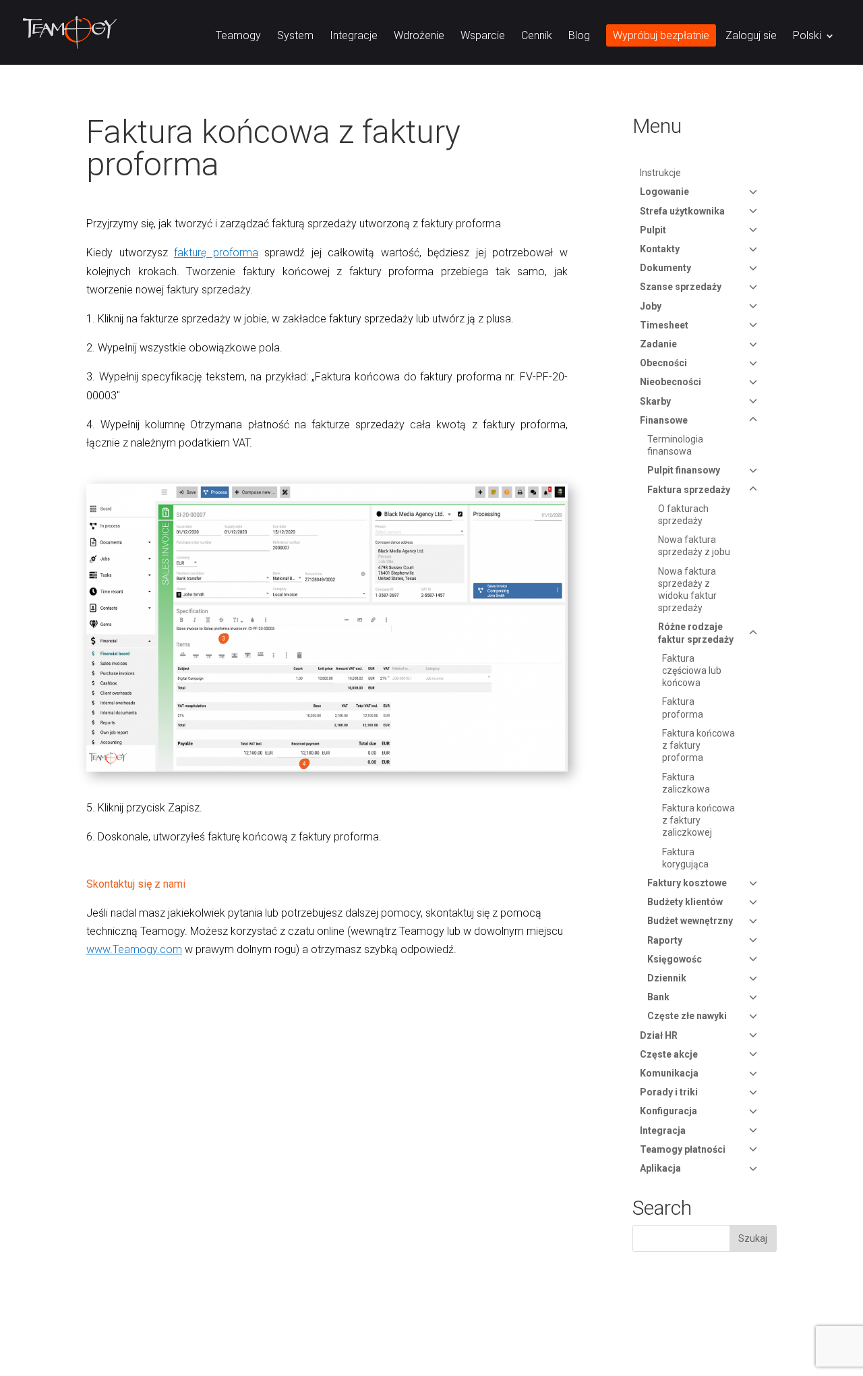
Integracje (354, 36)
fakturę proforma (216, 252)
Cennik (536, 36)
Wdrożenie (419, 36)
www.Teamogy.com (134, 949)
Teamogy (238, 36)
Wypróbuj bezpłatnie (661, 36)
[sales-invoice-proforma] (327, 771)
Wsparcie (482, 36)
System (295, 36)
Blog (579, 36)
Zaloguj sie (751, 36)
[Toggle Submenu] (753, 191)
